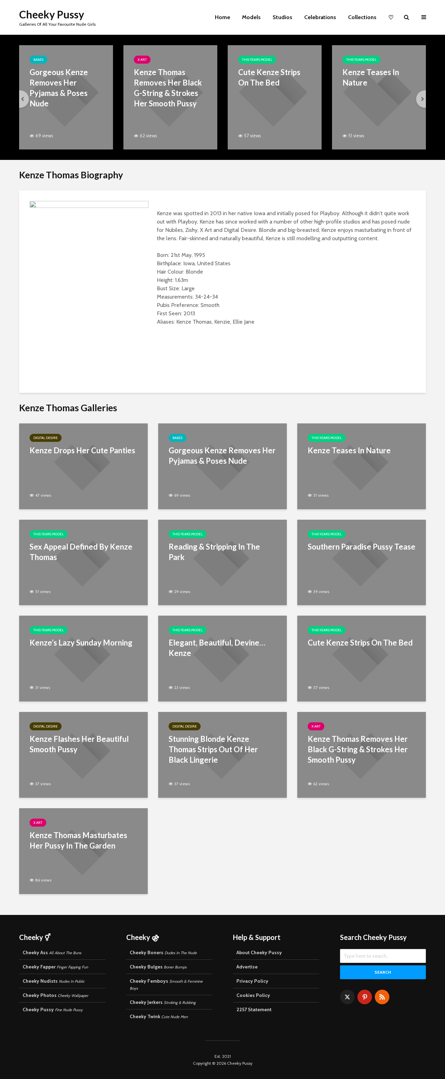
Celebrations (320, 17)
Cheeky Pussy (51, 14)
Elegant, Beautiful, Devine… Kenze (217, 648)
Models (251, 17)
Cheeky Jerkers (163, 1002)
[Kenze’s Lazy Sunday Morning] (83, 658)
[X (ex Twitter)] (347, 997)
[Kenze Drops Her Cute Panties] (83, 465)
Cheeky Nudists (53, 981)
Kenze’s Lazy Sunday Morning (81, 642)
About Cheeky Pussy (259, 952)
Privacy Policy (252, 981)
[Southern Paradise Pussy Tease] (361, 562)
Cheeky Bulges (158, 967)
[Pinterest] (364, 997)
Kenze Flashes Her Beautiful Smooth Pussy (79, 744)
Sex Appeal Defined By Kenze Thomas (81, 552)
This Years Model (257, 59)
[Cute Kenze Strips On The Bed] (275, 97)
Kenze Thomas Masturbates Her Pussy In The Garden (78, 840)
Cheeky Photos (55, 995)
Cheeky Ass (52, 952)
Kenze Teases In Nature (370, 77)
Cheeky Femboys (166, 984)
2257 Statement (254, 1009)
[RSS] (382, 997)
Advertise (247, 967)
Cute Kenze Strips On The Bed (269, 77)
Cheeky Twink (159, 1016)
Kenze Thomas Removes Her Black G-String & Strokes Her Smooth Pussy (168, 87)
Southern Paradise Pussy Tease (361, 546)
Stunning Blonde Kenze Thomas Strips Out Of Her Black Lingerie (213, 749)
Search (382, 972)
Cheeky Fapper (55, 967)
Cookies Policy (253, 995)
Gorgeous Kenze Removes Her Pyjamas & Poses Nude (59, 87)
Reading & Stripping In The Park (214, 552)
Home (222, 17)
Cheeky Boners (163, 952)
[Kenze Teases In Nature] (379, 97)
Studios (282, 17)
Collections (362, 17)
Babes (38, 59)
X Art (142, 59)
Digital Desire (45, 438)
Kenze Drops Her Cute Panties (82, 450)
